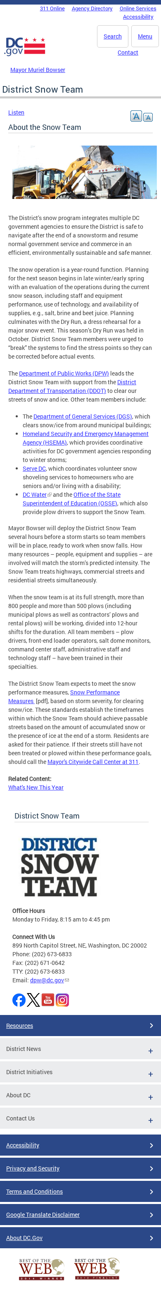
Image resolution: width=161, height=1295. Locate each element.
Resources (19, 1025)
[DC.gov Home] (24, 54)
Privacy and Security (32, 1168)
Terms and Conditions (34, 1191)
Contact (128, 52)
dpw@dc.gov (47, 980)
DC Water (35, 494)
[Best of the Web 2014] (42, 1280)
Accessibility (138, 16)
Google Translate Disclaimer (43, 1214)
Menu (145, 36)
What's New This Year (36, 787)
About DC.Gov (24, 1238)
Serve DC (34, 468)
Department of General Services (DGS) (82, 416)
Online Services (138, 8)
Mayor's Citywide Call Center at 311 (93, 762)
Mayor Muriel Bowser (37, 70)
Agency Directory (92, 8)
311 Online (52, 8)
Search (113, 36)
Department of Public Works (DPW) (64, 373)
